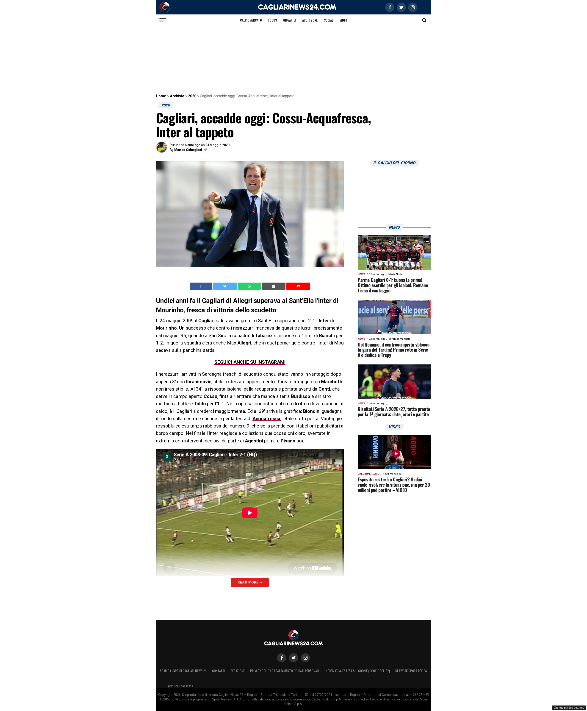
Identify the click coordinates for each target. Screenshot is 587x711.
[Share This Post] (250, 286)
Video (343, 20)
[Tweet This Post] (225, 286)
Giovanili (289, 20)
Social (328, 20)
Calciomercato (251, 20)
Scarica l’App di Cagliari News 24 (183, 670)
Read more (248, 582)
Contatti (218, 670)
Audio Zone (310, 20)
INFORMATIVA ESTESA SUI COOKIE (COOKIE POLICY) (357, 670)
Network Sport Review (411, 670)
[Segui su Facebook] (281, 657)
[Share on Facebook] (201, 286)
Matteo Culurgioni (188, 150)
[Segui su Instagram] (305, 657)
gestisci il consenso (180, 685)
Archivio (177, 96)
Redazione (238, 670)
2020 (192, 96)
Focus (272, 20)
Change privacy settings (569, 707)
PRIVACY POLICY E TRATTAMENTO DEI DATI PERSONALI (284, 670)
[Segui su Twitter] (293, 657)
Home (161, 96)
